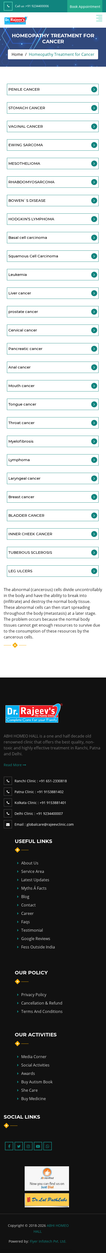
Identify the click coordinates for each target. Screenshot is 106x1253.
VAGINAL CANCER (25, 126)
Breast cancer (21, 496)
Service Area (32, 871)
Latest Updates (35, 880)
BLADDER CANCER (26, 515)
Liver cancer (19, 293)
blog (25, 896)
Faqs (25, 921)
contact (28, 905)
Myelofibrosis (21, 441)
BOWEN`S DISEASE (27, 200)
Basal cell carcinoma (27, 237)
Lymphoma (19, 459)
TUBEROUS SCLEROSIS (30, 552)
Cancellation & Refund (41, 1003)
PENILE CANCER (24, 89)
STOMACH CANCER (26, 107)
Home (17, 54)
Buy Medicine (33, 1098)
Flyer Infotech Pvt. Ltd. (48, 1241)
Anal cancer (19, 367)
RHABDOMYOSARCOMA (31, 182)
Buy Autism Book (37, 1082)
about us (29, 863)
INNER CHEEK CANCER (30, 534)
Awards (28, 1073)
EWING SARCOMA (25, 145)
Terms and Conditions (42, 1011)
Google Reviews (35, 938)
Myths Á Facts (34, 888)
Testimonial (32, 930)
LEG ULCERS (20, 571)
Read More (13, 764)
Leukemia (17, 274)
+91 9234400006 (37, 6)
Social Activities (35, 1065)
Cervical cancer (22, 330)
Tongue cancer (22, 404)
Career (27, 913)
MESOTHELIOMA (24, 163)
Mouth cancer (21, 385)
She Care (29, 1090)
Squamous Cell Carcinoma (33, 256)
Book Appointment (85, 6)
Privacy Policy (33, 994)
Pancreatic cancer (25, 348)
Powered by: (19, 1241)
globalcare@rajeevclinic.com (44, 824)
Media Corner (34, 1056)
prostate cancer (23, 311)
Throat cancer (21, 422)
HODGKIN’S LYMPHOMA (31, 219)
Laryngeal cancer (24, 478)
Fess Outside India (38, 947)
